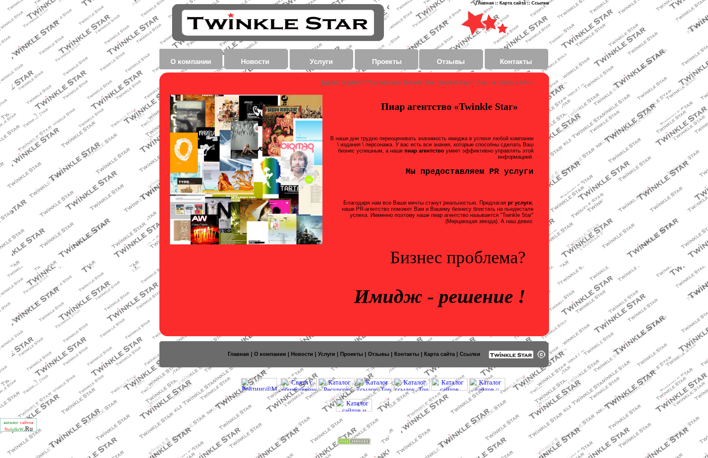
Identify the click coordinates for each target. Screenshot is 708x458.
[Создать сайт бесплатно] (354, 442)
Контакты (516, 61)
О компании (190, 61)
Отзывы (451, 61)
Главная (485, 2)
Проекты (387, 61)
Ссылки (540, 2)
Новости (255, 61)
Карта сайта (513, 2)
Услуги (321, 61)
